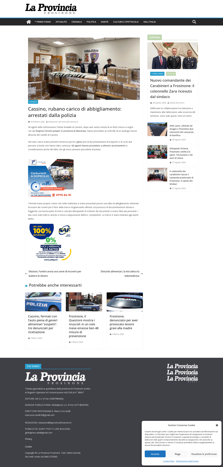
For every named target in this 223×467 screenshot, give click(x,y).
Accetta (155, 453)
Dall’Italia (150, 21)
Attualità (61, 21)
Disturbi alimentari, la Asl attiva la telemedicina (120, 273)
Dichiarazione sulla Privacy (187, 461)
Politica (91, 21)
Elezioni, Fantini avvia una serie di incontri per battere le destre (55, 273)
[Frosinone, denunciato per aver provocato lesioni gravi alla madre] (125, 294)
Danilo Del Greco (177, 103)
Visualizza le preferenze (204, 453)
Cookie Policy (168, 461)
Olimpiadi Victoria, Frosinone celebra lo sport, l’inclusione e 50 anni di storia (181, 153)
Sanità (104, 21)
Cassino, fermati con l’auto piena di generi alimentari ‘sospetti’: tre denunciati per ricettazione (42, 324)
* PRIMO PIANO (43, 21)
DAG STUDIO (50, 456)
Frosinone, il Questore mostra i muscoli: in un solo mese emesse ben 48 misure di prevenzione (83, 326)
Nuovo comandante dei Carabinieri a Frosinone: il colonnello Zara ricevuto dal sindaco (172, 88)
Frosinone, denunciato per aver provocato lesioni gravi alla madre (124, 322)
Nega (178, 453)
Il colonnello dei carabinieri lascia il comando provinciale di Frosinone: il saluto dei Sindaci (181, 177)
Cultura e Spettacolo (126, 21)
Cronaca (77, 21)
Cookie (28, 446)
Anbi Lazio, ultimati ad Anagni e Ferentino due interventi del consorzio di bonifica (182, 130)
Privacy (28, 438)
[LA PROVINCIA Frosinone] (28, 21)
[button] (216, 425)
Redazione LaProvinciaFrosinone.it (63, 121)
